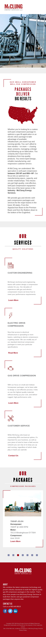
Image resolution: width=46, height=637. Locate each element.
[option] (23, 518)
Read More (13, 353)
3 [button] (18, 555)
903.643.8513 (15, 606)
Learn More (13, 300)
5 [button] (27, 555)
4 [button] (23, 555)
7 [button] (37, 555)
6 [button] (32, 555)
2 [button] (13, 555)
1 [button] (9, 555)
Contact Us (13, 456)
